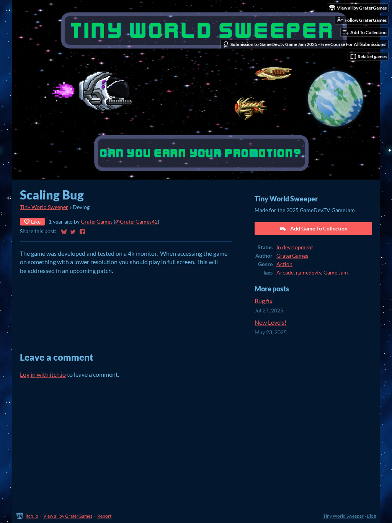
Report (104, 516)
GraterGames (97, 222)
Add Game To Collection (319, 228)
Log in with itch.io (43, 374)
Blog (371, 516)
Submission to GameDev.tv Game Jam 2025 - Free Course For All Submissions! (308, 44)
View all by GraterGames (67, 516)
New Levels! (270, 322)
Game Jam (335, 273)
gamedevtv (308, 273)
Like (36, 221)
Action (284, 264)
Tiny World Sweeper (44, 207)
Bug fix (264, 300)
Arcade (285, 273)
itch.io (32, 516)
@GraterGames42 (136, 222)
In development (294, 247)
